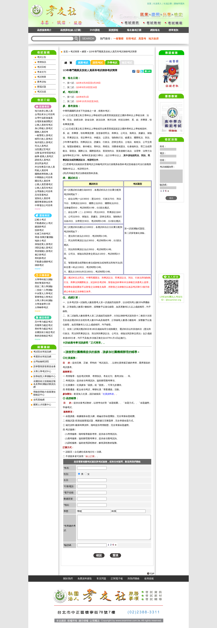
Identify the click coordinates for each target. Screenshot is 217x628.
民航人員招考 (41, 170)
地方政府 (154, 38)
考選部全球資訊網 (42, 356)
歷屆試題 (41, 87)
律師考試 (39, 265)
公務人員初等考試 (44, 125)
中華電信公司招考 (44, 205)
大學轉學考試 (41, 307)
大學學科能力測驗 (44, 279)
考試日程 (41, 67)
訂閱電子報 (117, 578)
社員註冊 (168, 3)
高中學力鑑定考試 (44, 321)
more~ (38, 209)
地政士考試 (40, 240)
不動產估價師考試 (44, 261)
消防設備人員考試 (44, 247)
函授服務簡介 (44, 30)
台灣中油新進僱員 (44, 118)
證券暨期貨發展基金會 (44, 366)
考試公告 (41, 57)
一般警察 (118, 38)
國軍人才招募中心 (42, 404)
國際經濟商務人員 (44, 174)
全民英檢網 (38, 400)
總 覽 (68, 62)
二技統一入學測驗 (44, 290)
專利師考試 (40, 258)
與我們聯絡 (133, 578)
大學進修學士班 (42, 304)
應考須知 (41, 82)
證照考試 (98, 62)
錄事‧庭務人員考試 (44, 156)
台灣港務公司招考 (44, 191)
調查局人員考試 (42, 160)
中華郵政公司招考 (44, 177)
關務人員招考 (41, 132)
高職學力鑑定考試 (44, 325)
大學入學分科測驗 (44, 300)
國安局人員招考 (42, 181)
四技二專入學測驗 (44, 286)
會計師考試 (40, 254)
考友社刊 (41, 72)
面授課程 (113, 30)
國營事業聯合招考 (44, 202)
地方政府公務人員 (44, 111)
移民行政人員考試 (44, 139)
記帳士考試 (40, 219)
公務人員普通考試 (44, 184)
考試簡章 (41, 77)
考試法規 (41, 91)
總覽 (84, 51)
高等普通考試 (41, 195)
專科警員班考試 (42, 283)
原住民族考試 (41, 163)
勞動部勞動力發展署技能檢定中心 (44, 393)
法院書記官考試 (42, 149)
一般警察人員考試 (44, 135)
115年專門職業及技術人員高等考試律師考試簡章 (113, 51)
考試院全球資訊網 (42, 351)
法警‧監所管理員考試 (45, 153)
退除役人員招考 (42, 198)
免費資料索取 (85, 578)
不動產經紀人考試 (44, 223)
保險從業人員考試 (44, 244)
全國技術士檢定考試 (45, 332)
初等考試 (131, 38)
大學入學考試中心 (42, 371)
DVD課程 (95, 30)
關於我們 (68, 578)
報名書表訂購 (134, 30)
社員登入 (157, 3)
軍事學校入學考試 (44, 297)
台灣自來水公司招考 (45, 114)
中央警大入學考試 (44, 293)
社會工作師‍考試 (42, 233)
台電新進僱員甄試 (44, 121)
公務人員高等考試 (44, 188)
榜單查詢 (173, 30)
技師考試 (39, 230)
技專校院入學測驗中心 (44, 376)
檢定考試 (127, 62)
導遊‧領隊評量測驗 (44, 237)
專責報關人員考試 (44, 251)
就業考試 (83, 62)
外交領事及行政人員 (45, 167)
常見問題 (101, 578)
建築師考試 (40, 226)
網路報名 (155, 30)
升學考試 (112, 62)
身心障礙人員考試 (44, 128)
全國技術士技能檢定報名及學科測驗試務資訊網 (44, 384)
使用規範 (149, 578)
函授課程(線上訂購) (70, 30)
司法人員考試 (41, 146)
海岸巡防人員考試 (44, 142)
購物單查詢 (179, 3)
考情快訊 (41, 62)
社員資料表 (108, 394)
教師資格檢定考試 (44, 335)
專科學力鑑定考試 (44, 328)
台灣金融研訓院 (41, 361)
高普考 (142, 38)
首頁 (149, 3)
